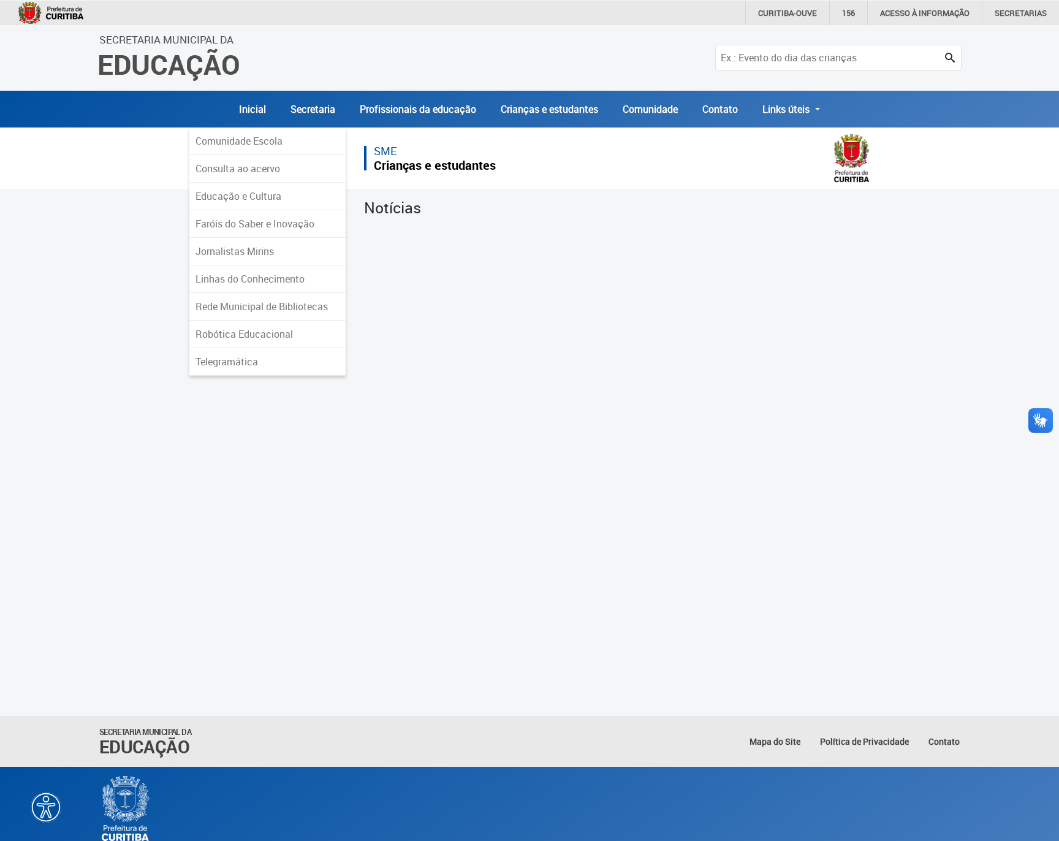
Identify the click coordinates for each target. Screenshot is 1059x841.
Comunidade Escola (239, 141)
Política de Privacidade (864, 741)
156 (848, 12)
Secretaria (312, 109)
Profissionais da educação (418, 109)
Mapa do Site (775, 741)
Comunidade (650, 109)
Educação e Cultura (238, 196)
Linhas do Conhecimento (250, 279)
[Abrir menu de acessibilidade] (46, 807)
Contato (720, 109)
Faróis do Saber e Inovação (254, 223)
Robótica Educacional (244, 334)
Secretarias (1021, 12)
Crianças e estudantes (549, 109)
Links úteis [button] (787, 109)
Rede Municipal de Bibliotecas (261, 306)
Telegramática (226, 361)
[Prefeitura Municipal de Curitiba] (126, 808)
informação (925, 12)
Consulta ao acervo (237, 168)
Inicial (252, 109)
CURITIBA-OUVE (787, 12)
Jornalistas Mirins (234, 251)
